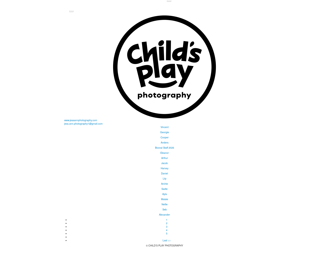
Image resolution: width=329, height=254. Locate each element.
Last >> (167, 240)
